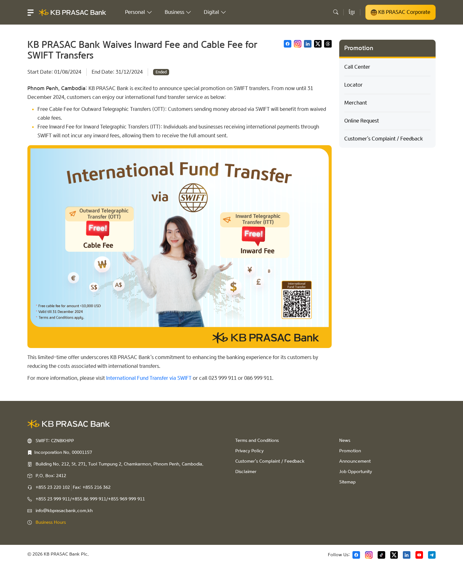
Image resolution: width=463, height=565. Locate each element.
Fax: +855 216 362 (92, 487)
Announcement (355, 461)
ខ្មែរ (352, 12)
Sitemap (347, 482)
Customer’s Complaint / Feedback (383, 138)
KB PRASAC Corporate (403, 12)
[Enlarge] (323, 153)
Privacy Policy (249, 451)
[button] (30, 12)
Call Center (357, 67)
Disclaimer (245, 472)
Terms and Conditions (257, 440)
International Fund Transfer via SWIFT (148, 378)
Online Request (361, 120)
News (344, 440)
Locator (353, 85)
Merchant (355, 103)
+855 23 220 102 (53, 487)
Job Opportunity (355, 472)
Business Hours (51, 522)
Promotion (350, 451)
